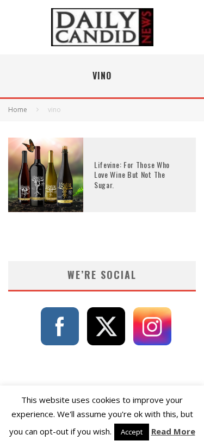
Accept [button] (132, 432)
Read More (173, 431)
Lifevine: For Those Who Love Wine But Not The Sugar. (132, 174)
